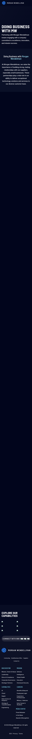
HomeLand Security (23, 683)
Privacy (15, 733)
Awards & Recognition (22, 718)
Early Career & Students (21, 704)
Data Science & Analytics (6, 699)
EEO (10, 733)
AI (2, 690)
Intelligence (20, 674)
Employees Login (22, 693)
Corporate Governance (8, 680)
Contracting (7, 658)
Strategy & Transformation (6, 704)
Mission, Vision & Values (9, 672)
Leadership (5, 674)
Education (20, 680)
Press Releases (20, 712)
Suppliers (25, 658)
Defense (19, 672)
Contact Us (16, 661)
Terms (21, 733)
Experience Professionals (21, 696)
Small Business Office (16, 658)
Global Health (21, 677)
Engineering (5, 707)
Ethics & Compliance (8, 677)
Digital (3, 696)
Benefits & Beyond (22, 690)
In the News (19, 715)
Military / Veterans (22, 700)
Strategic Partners (7, 683)
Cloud (3, 693)
